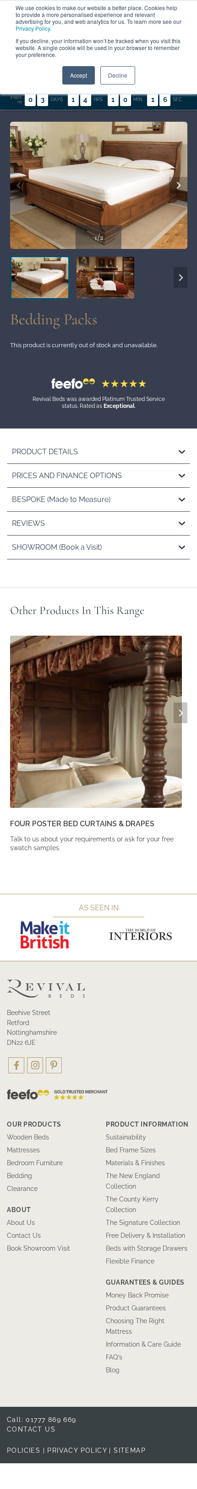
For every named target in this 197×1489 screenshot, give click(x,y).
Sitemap (130, 1450)
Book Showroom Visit (38, 1248)
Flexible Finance (130, 1261)
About (19, 1209)
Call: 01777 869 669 (42, 1419)
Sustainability (126, 1137)
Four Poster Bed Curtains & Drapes (82, 823)
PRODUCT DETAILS (45, 451)
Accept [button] (78, 75)
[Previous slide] (19, 185)
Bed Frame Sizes (131, 1150)
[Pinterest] (54, 1065)
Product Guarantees (136, 1308)
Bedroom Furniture (35, 1163)
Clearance (22, 1188)
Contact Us (24, 1235)
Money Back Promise (137, 1295)
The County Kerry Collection (132, 1204)
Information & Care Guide (143, 1344)
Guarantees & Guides (145, 1282)
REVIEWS (28, 523)
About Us (21, 1222)
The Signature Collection (143, 1222)
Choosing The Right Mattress (135, 1326)
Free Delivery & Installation (145, 1235)
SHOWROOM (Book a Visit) (57, 547)
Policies (23, 1450)
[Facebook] (16, 1065)
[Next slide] (178, 185)
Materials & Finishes (135, 1163)
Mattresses (23, 1150)
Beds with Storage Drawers (146, 1248)
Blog (113, 1370)
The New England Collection (133, 1181)
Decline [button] (117, 75)
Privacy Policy (33, 28)
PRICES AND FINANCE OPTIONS (67, 475)
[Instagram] (35, 1065)
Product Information (147, 1124)
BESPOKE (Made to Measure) (61, 499)
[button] (40, 277)
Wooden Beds (28, 1137)
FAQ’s (114, 1357)
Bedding (19, 1175)
